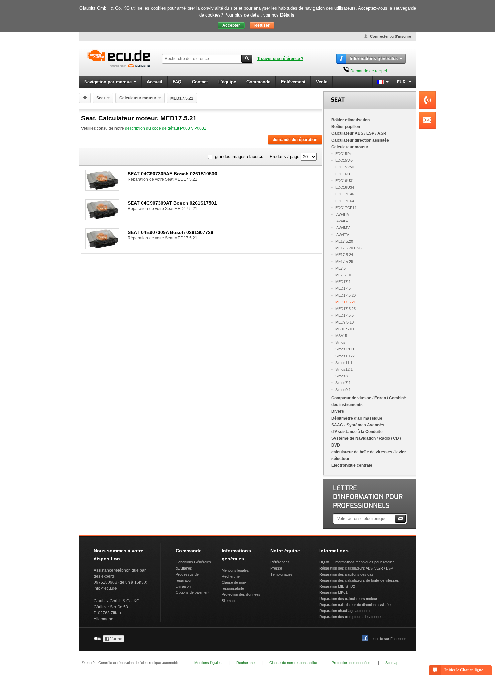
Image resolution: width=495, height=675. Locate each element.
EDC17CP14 (345, 208)
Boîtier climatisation (350, 120)
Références (280, 562)
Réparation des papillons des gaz (346, 574)
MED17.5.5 (344, 315)
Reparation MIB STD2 (337, 586)
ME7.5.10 (343, 275)
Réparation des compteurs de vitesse (350, 617)
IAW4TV (342, 235)
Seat (100, 98)
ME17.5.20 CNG (348, 248)
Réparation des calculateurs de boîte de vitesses (359, 580)
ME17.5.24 (344, 255)
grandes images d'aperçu (239, 156)
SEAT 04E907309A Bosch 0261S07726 (170, 232)
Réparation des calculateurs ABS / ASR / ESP (356, 568)
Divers (337, 411)
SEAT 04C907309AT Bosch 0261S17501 (172, 203)
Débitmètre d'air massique (356, 418)
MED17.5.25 (345, 309)
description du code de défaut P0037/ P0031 (165, 128)
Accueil (154, 81)
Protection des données (241, 594)
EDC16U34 (344, 187)
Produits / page (284, 156)
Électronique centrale (351, 465)
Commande (258, 81)
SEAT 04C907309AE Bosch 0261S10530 (172, 173)
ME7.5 (340, 268)
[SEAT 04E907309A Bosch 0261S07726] (102, 247)
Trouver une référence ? (280, 58)
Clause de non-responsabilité (293, 663)
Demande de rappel (368, 71)
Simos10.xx (345, 356)
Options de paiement (192, 592)
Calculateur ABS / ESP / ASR (358, 133)
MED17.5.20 (345, 295)
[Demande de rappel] (346, 71)
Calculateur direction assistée (360, 140)
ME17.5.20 (344, 241)
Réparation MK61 (333, 592)
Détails (287, 15)
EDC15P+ (343, 154)
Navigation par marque (108, 81)
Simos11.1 (343, 363)
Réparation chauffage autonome (345, 611)
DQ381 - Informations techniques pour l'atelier (356, 562)
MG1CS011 (344, 329)
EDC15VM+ (345, 167)
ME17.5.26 (344, 261)
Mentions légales (235, 570)
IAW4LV (341, 221)
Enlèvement (293, 81)
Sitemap (228, 601)
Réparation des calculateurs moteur (348, 598)
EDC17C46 (344, 194)
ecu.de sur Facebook (389, 639)
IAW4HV (342, 214)
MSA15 (341, 336)
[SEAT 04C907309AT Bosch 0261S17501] (102, 218)
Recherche (231, 576)
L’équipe (227, 81)
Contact (200, 81)
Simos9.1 (343, 390)
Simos (340, 342)
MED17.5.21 (345, 302)
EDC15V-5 (344, 160)
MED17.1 (343, 282)
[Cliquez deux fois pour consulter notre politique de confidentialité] (113, 641)
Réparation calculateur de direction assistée (355, 605)
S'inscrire (403, 36)
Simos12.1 (344, 369)
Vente (321, 81)
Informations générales (374, 58)
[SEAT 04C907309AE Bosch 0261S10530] (102, 188)
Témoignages (281, 574)
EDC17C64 (344, 201)
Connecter (379, 36)
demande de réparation (295, 139)
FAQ (177, 81)
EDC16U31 (344, 181)
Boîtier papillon (345, 126)
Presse (276, 568)
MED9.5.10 (344, 322)
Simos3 (341, 376)
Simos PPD (344, 349)
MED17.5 (343, 288)
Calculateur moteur (137, 98)
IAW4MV (342, 228)
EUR (402, 82)
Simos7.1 (343, 383)
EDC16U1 (343, 174)
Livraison (183, 586)
